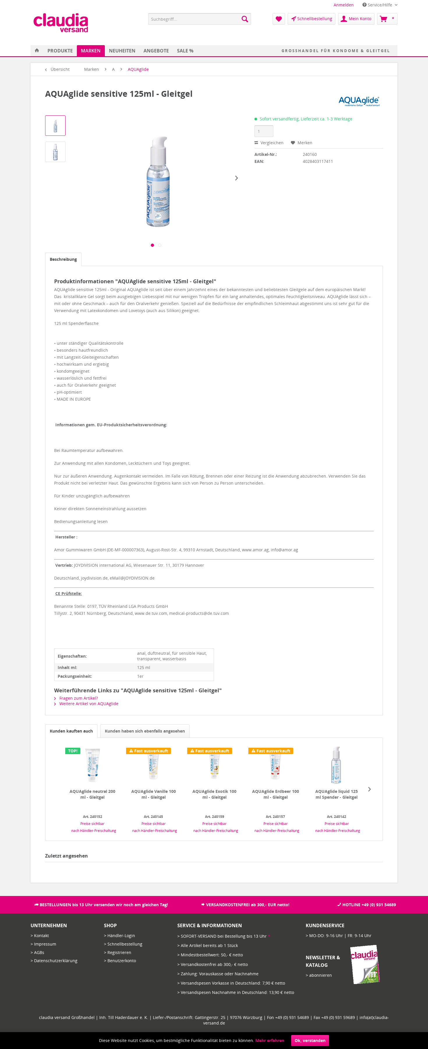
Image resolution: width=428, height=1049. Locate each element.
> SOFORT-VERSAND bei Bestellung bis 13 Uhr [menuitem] (223, 936)
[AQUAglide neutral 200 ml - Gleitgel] (92, 765)
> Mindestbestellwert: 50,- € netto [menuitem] (210, 955)
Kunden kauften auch (71, 731)
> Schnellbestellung (123, 944)
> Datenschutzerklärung (54, 960)
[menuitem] (343, 4)
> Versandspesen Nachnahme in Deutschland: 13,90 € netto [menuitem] (235, 992)
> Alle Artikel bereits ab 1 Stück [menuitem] (207, 945)
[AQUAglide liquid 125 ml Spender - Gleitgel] (336, 765)
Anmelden (344, 5)
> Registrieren (117, 952)
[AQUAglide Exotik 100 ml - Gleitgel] (214, 765)
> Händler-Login (119, 935)
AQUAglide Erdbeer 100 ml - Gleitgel (275, 794)
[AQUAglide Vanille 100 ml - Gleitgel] (153, 765)
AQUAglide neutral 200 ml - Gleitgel (92, 794)
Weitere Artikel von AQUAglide (88, 703)
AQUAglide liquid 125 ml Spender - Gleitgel (336, 794)
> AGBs (37, 952)
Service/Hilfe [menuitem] (380, 5)
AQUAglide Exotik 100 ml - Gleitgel (214, 794)
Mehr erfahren (269, 1040)
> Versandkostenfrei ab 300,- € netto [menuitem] (212, 964)
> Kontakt (40, 935)
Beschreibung (63, 259)
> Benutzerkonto (120, 960)
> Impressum (43, 944)
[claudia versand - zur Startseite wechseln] (60, 22)
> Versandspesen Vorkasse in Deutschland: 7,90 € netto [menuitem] (231, 983)
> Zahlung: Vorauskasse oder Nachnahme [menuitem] (218, 973)
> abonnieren (319, 975)
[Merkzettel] (279, 19)
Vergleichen (271, 142)
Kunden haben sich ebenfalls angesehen (145, 731)
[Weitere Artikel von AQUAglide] (359, 99)
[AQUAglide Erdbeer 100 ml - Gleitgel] (276, 765)
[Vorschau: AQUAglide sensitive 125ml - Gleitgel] (55, 125)
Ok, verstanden (310, 1040)
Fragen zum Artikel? (78, 698)
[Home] (37, 50)
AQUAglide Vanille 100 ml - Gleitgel (153, 794)
